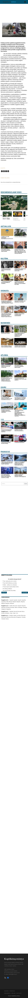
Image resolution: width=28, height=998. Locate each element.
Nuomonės (5, 323)
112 (2, 420)
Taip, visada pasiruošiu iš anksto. (10, 581)
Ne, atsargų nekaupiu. (7, 588)
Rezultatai (24, 592)
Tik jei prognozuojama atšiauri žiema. (11, 586)
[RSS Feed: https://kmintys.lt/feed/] (5, 978)
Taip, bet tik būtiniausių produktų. (10, 583)
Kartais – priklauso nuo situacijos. (10, 584)
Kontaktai (18, 993)
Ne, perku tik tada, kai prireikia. (9, 590)
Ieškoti (25, 483)
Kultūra (4, 259)
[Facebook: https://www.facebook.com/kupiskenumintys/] (8, 978)
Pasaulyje (5, 452)
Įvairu (3, 387)
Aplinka (4, 355)
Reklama (13, 993)
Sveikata (5, 291)
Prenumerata (7, 993)
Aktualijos (6, 226)
